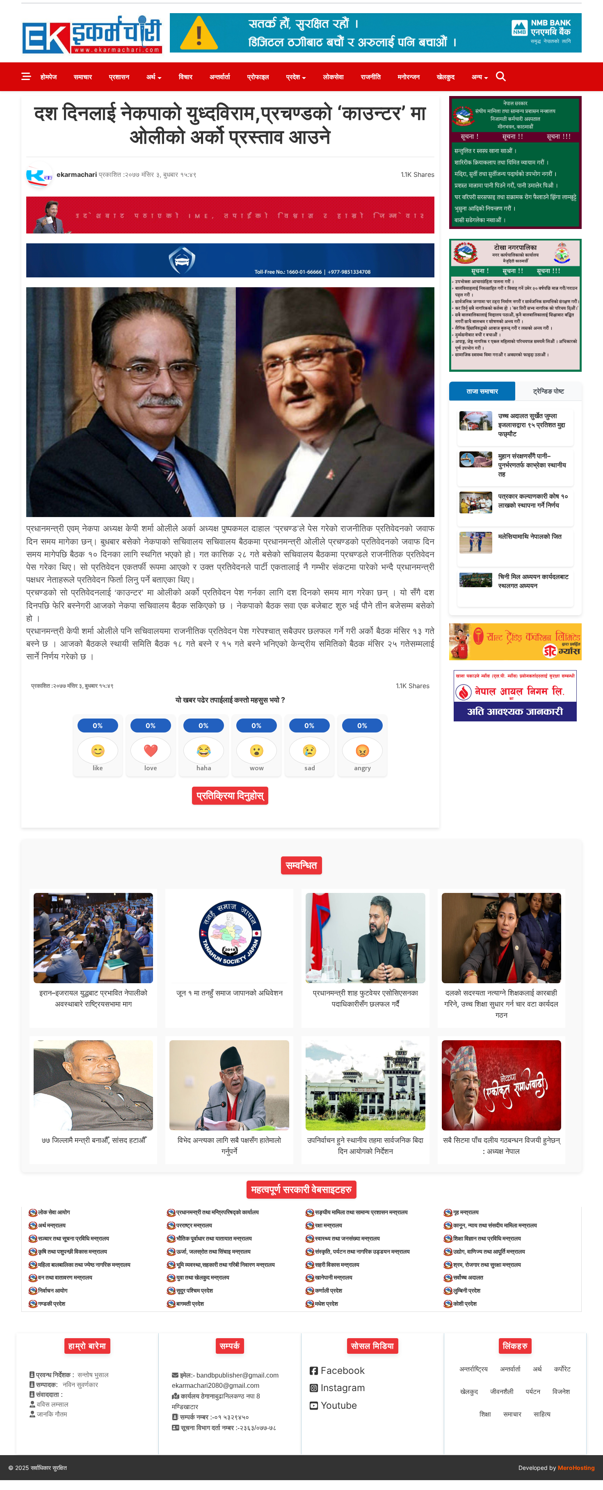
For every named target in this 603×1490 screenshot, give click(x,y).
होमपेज (49, 77)
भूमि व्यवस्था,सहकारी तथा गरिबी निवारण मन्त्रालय (225, 1264)
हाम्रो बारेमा (87, 1346)
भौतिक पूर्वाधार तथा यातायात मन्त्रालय (214, 1238)
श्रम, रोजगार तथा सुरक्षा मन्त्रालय (487, 1264)
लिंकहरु (515, 1346)
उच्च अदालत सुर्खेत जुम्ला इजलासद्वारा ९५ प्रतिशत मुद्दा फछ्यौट (531, 425)
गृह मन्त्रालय (466, 1211)
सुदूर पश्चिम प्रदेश (194, 1290)
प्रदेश (293, 77)
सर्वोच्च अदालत (468, 1277)
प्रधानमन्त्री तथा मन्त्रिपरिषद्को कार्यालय (217, 1211)
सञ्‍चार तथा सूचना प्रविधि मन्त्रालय (73, 1238)
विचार (185, 77)
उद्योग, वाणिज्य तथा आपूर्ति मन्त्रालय (489, 1251)
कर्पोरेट (562, 1369)
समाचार (83, 77)
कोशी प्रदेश (465, 1303)
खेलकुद (446, 77)
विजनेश (561, 1391)
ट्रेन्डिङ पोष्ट (548, 391)
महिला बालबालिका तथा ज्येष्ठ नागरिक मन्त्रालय (84, 1264)
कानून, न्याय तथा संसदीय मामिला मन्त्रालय (495, 1225)
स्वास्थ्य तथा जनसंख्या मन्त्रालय (347, 1238)
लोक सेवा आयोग (54, 1211)
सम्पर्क (230, 1346)
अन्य (477, 77)
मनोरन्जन (409, 77)
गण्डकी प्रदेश (51, 1303)
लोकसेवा (333, 77)
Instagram (343, 1388)
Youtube (339, 1405)
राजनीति (371, 77)
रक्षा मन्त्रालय (328, 1225)
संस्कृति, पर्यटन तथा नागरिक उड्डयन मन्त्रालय (362, 1251)
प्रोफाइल (258, 77)
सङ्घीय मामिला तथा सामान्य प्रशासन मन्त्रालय (361, 1211)
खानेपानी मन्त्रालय (333, 1277)
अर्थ (150, 77)
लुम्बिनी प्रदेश (466, 1290)
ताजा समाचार (482, 391)
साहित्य (542, 1414)
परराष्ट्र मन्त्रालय (194, 1225)
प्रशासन (119, 77)
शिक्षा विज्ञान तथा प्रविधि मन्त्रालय (487, 1238)
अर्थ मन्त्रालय (52, 1225)
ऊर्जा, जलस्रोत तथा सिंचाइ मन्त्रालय (213, 1251)
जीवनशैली (502, 1391)
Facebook (343, 1370)
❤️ (150, 750)
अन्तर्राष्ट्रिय (473, 1369)
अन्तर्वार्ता (220, 77)
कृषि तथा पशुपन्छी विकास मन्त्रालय (72, 1251)
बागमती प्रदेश (190, 1303)
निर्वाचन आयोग (52, 1290)
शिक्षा (485, 1414)
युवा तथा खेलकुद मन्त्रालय (202, 1277)
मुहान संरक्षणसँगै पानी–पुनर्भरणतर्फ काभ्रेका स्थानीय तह (532, 465)
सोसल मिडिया (372, 1346)
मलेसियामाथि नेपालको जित (530, 536)
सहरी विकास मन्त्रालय (337, 1264)
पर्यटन (533, 1391)
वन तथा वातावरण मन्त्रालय (65, 1277)
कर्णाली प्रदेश (328, 1290)
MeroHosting (576, 1467)
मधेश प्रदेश (326, 1303)
